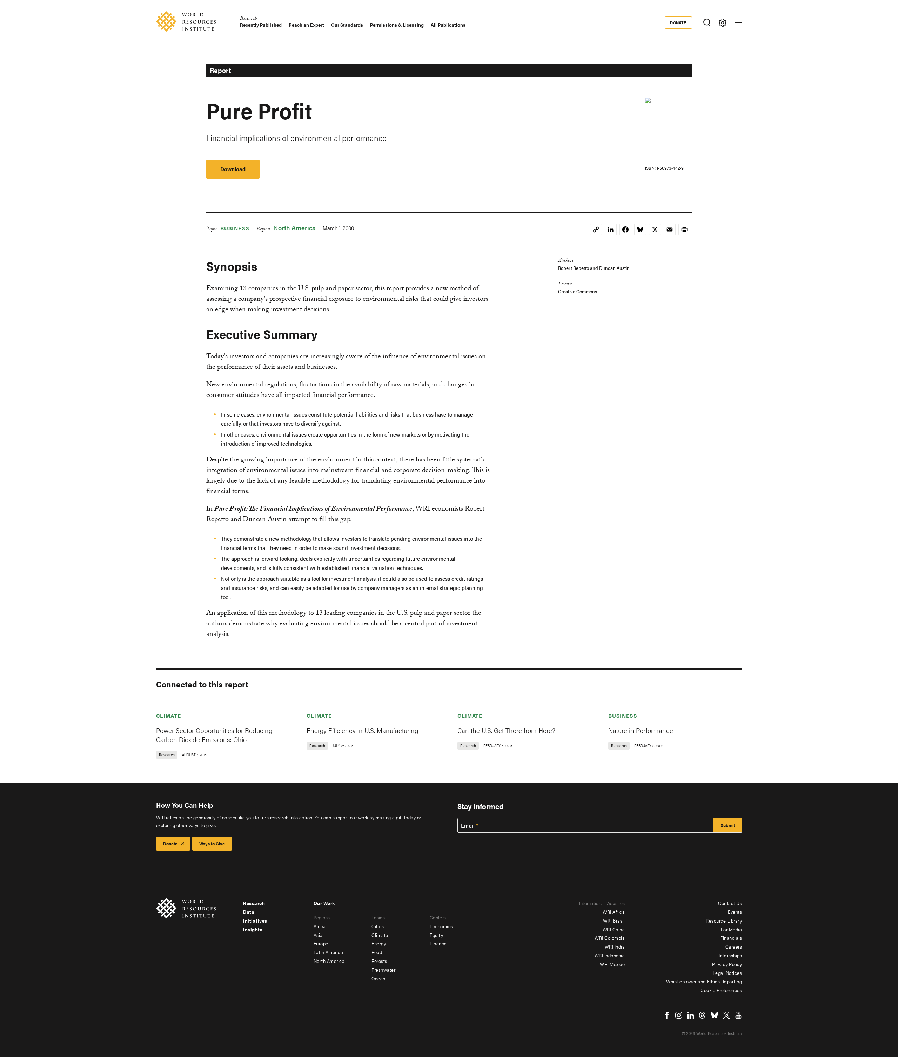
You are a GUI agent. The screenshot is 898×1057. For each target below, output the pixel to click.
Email (468, 826)
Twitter (726, 1015)
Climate (168, 715)
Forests (379, 960)
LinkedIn (690, 1015)
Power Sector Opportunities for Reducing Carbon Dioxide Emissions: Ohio (214, 734)
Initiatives (255, 920)
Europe (321, 943)
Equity (436, 934)
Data (248, 911)
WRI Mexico (612, 964)
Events (735, 911)
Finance (438, 943)
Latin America (328, 952)
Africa (320, 926)
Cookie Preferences (721, 989)
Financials (731, 937)
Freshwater (383, 969)
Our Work (324, 902)
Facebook (666, 1015)
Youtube (738, 1015)
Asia (318, 934)
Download (233, 169)
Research (248, 19)
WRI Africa (614, 911)
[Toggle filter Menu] (723, 22)
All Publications (448, 25)
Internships (730, 955)
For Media (731, 929)
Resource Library (724, 920)
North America (294, 227)
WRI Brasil (614, 920)
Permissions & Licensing (397, 25)
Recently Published (261, 25)
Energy (378, 943)
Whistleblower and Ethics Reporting (704, 981)
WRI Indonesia (610, 955)
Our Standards (347, 25)
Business (234, 228)
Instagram (678, 1015)
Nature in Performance (640, 730)
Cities (377, 926)
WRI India (615, 946)
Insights (252, 929)
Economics (441, 926)
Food (376, 952)
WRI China (614, 929)
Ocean (378, 978)
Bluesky (714, 1015)
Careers (733, 946)
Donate (678, 22)
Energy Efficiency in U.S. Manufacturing (362, 730)
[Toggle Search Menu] (707, 22)
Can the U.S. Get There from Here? (506, 730)
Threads (702, 1015)
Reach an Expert (306, 25)
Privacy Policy (727, 964)
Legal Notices (727, 972)
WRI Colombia (610, 937)
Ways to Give (212, 843)
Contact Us (730, 902)
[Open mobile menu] (738, 22)
